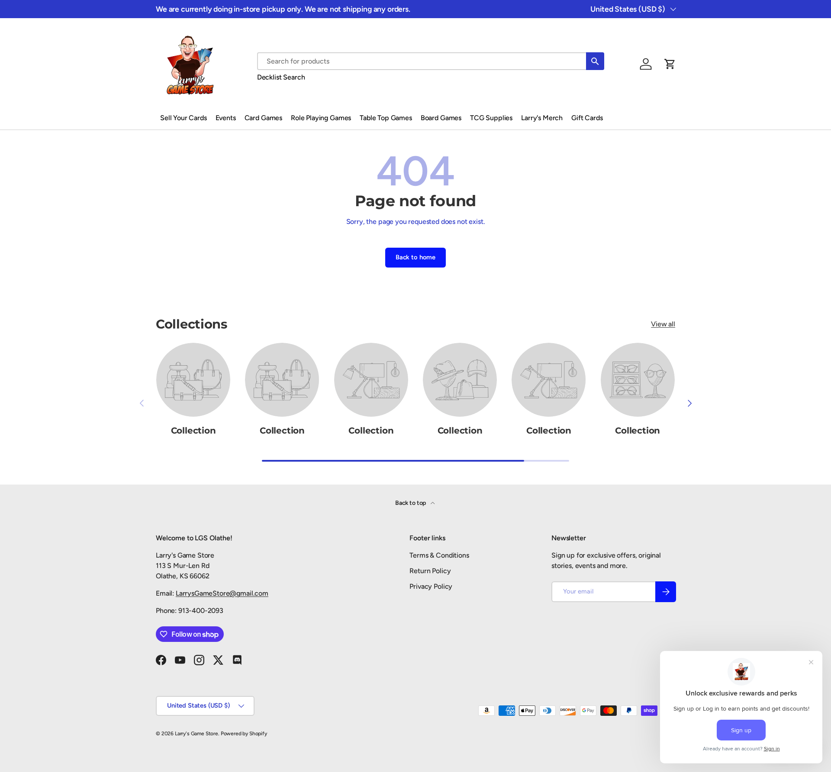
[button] (670, 63)
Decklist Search (281, 77)
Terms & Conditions (439, 555)
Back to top (411, 503)
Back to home (415, 257)
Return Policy (430, 571)
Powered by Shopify (244, 734)
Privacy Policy (430, 586)
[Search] (595, 61)
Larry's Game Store (196, 734)
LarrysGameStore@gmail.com (222, 593)
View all (663, 324)
